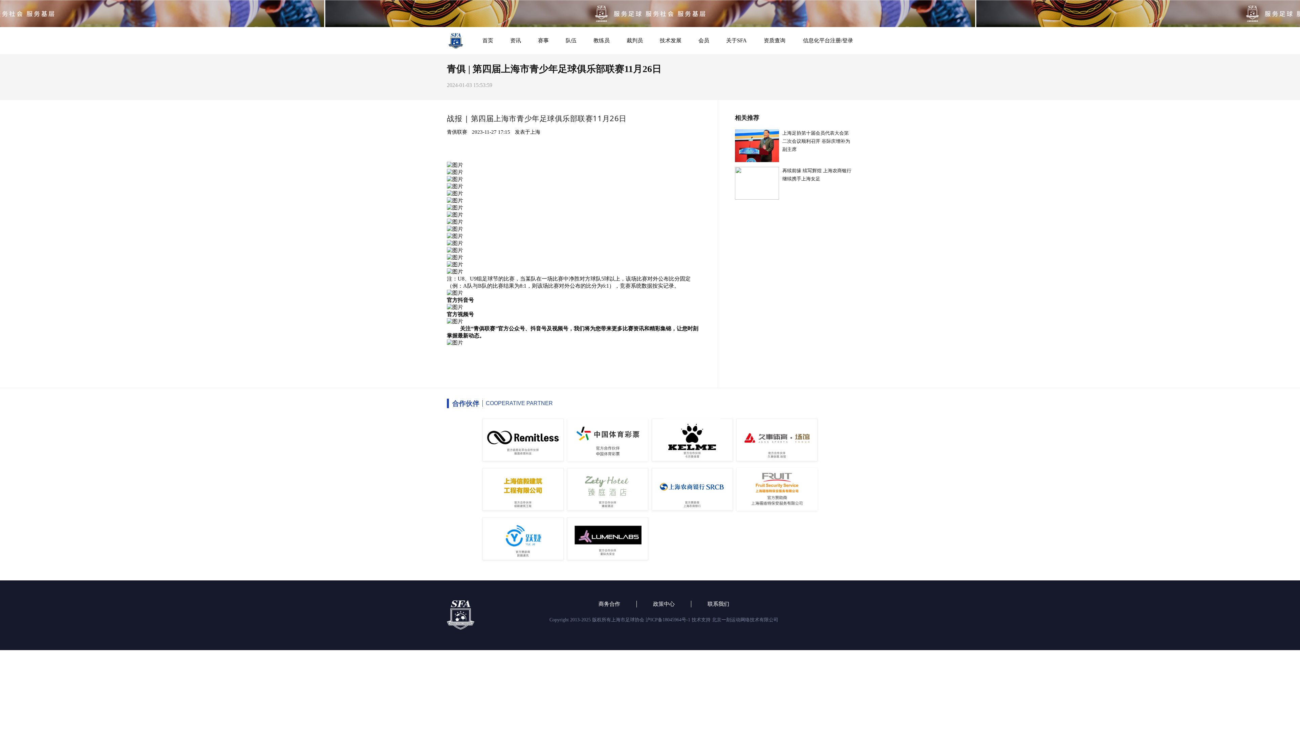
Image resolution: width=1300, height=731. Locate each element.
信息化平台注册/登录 (828, 40)
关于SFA (736, 40)
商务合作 (609, 604)
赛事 (543, 40)
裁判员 (635, 40)
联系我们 (718, 604)
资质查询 (774, 40)
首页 (487, 40)
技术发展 (670, 40)
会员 (703, 40)
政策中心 (664, 604)
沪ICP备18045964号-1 (668, 619)
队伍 (571, 40)
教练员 (601, 40)
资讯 (515, 40)
